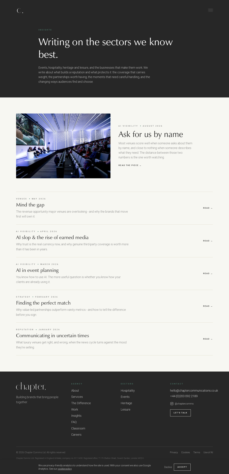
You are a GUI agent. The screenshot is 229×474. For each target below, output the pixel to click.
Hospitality (128, 390)
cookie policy (65, 468)
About (75, 390)
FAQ (74, 422)
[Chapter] (40, 387)
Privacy (174, 452)
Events (125, 396)
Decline (168, 467)
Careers (76, 434)
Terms (196, 452)
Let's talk (180, 413)
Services (77, 396)
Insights (76, 415)
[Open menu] (210, 10)
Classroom (78, 428)
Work (74, 409)
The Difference (81, 403)
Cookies (185, 452)
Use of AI (208, 452)
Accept (182, 467)
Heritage (126, 403)
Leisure (125, 409)
